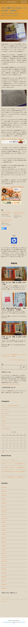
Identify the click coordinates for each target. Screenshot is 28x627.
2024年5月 (3, 491)
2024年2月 (3, 503)
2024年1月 (3, 507)
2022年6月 (3, 580)
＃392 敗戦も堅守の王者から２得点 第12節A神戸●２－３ (13, 472)
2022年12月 (4, 557)
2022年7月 (3, 576)
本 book (13, 15)
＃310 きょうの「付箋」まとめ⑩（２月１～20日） (6, 221)
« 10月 (2, 452)
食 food (17, 15)
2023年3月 (3, 545)
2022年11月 (4, 561)
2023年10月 (4, 518)
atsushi (14, 245)
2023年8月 (3, 526)
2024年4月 (3, 495)
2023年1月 (3, 553)
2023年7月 (3, 530)
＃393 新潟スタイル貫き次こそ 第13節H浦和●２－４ (13, 467)
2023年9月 (3, 522)
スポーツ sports (12, 316)
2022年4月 (3, 588)
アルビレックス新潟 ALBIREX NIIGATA (10, 405)
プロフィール (4, 601)
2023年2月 (3, 549)
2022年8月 (3, 573)
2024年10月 (4, 487)
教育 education (21, 344)
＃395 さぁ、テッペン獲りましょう (9, 460)
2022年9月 (3, 569)
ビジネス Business (7, 15)
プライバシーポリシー (6, 597)
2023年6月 (3, 534)
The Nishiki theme (6, 622)
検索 (2, 364)
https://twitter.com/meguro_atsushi (10, 384)
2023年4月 (3, 541)
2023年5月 (3, 538)
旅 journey (3, 421)
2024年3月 (3, 499)
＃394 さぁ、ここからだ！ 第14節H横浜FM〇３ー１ (13, 463)
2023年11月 (4, 514)
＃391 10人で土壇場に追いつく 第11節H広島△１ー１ (13, 478)
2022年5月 (3, 584)
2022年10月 (4, 565)
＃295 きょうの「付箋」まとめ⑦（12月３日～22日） (19, 213)
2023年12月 (4, 510)
